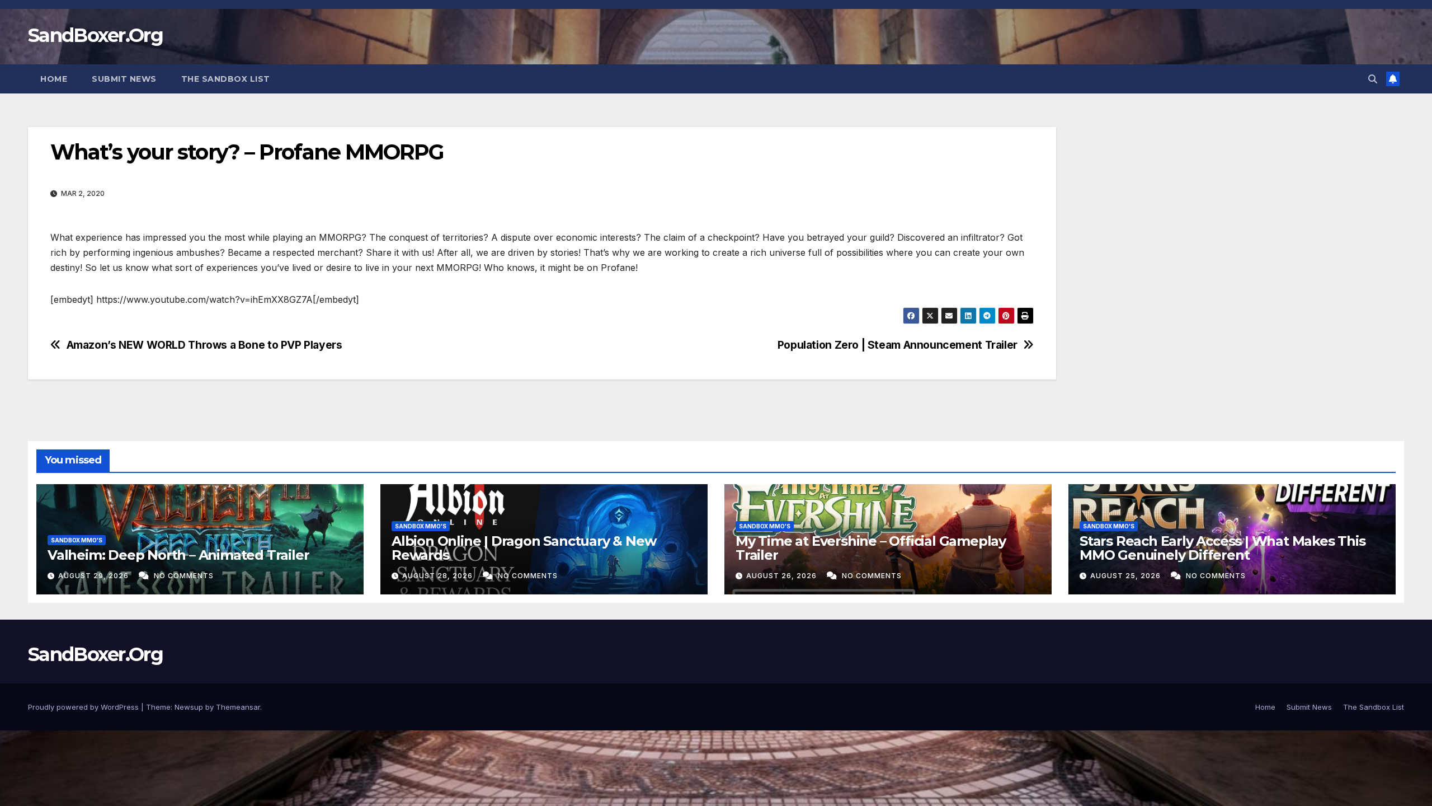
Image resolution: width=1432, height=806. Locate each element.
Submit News (124, 79)
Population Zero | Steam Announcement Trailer (898, 345)
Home (53, 79)
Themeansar (238, 706)
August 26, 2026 (782, 575)
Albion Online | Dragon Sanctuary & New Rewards (524, 548)
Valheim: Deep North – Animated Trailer (178, 555)
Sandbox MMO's (76, 540)
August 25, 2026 (1126, 575)
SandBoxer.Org (95, 35)
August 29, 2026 (94, 575)
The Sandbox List (225, 79)
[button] (1372, 79)
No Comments (184, 575)
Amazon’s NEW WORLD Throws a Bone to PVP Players (204, 345)
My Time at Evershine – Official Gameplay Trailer (871, 548)
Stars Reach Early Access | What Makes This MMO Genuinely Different (1222, 548)
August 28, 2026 (438, 575)
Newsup (189, 706)
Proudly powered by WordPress (84, 706)
